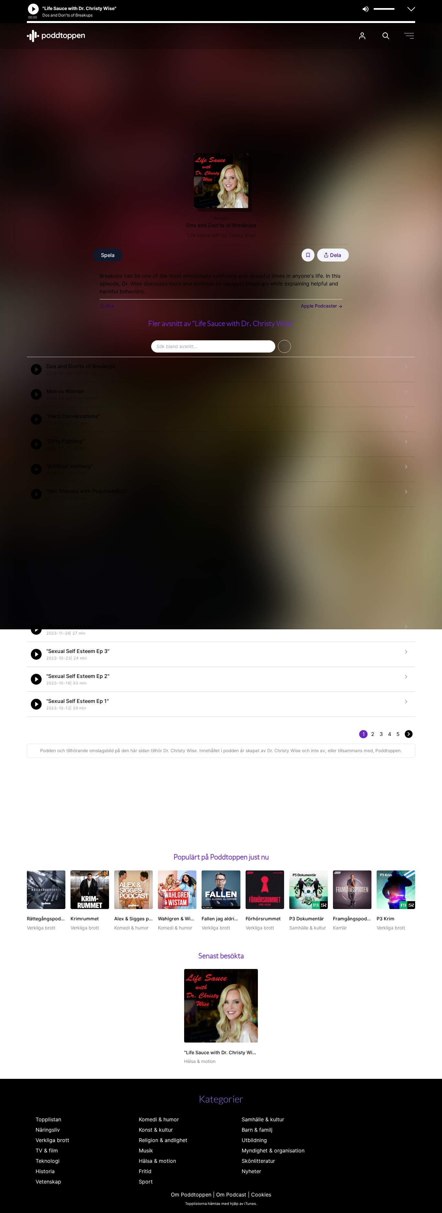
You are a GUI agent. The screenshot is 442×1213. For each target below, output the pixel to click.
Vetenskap (48, 1181)
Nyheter (251, 1171)
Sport (146, 1181)
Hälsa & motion (157, 1161)
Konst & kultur (156, 1129)
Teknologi (48, 1161)
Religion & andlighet (163, 1140)
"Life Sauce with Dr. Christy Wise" (221, 235)
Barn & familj (257, 1129)
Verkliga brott (52, 1140)
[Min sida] (362, 36)
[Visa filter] (284, 346)
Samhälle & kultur (263, 1119)
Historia (45, 1171)
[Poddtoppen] (56, 36)
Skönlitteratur (258, 1161)
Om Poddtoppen (191, 1194)
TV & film (47, 1150)
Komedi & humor (159, 1119)
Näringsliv (48, 1129)
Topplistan (48, 1119)
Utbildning (254, 1140)
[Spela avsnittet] (36, 369)
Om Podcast (231, 1194)
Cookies (261, 1194)
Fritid (145, 1171)
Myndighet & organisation (273, 1150)
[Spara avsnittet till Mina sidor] (308, 255)
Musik (146, 1150)
